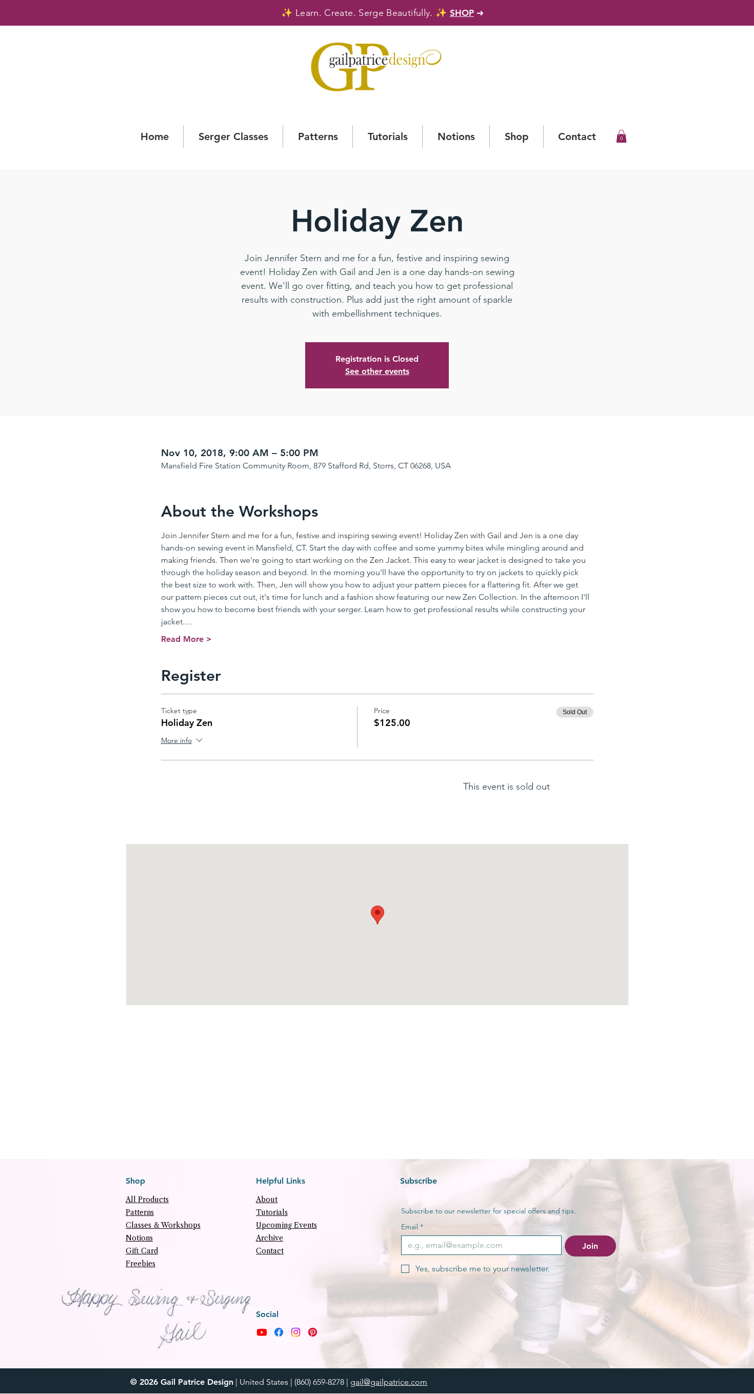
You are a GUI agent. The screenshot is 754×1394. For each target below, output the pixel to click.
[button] (621, 136)
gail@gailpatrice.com (388, 1382)
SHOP (462, 13)
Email (412, 1227)
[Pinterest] (313, 1332)
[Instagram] (296, 1332)
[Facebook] (279, 1332)
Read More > (186, 639)
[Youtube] (262, 1332)
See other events (377, 371)
